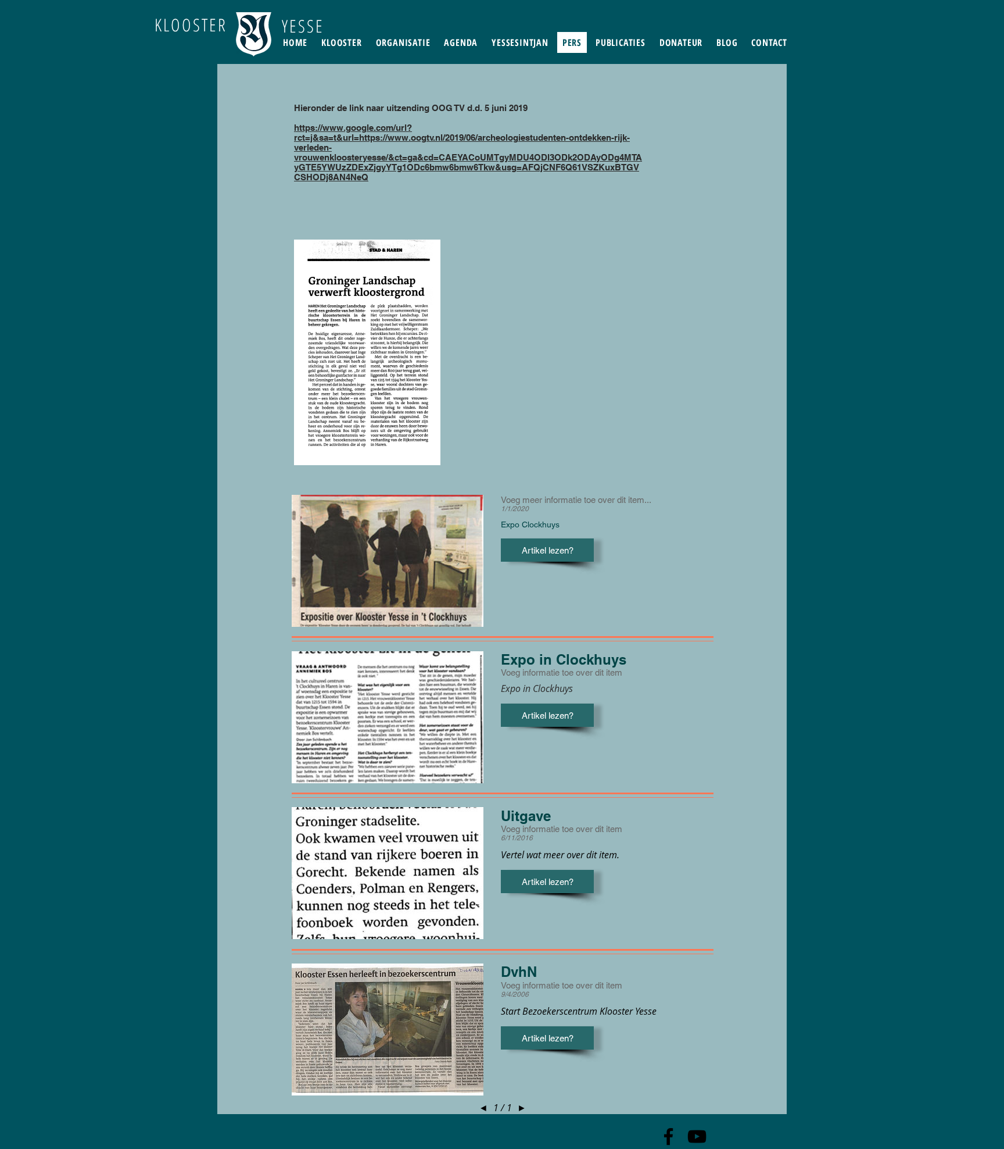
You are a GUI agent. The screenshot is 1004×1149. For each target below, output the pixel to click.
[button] (547, 550)
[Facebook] (668, 1136)
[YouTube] (697, 1136)
